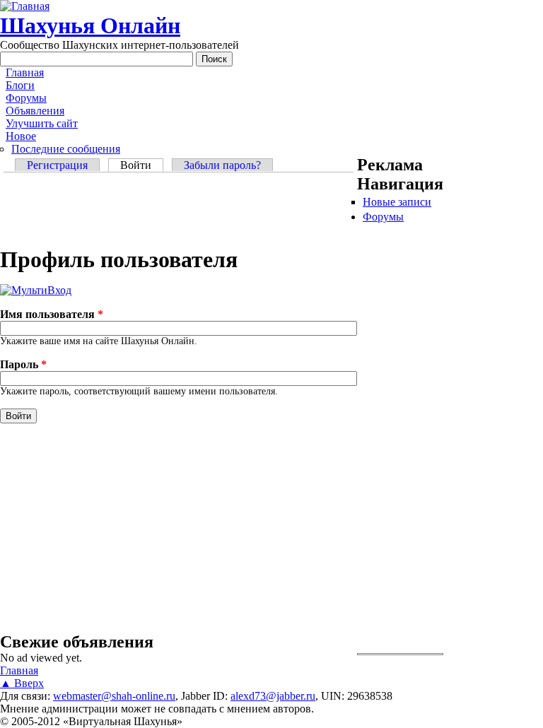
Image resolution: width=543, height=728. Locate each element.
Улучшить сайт (42, 123)
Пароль (23, 364)
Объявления (35, 111)
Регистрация (57, 165)
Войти (141, 165)
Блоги (20, 85)
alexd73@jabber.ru (272, 696)
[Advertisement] (178, 211)
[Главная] (24, 6)
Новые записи (397, 202)
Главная (25, 72)
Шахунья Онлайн (90, 25)
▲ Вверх (22, 683)
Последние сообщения (65, 149)
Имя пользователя (51, 314)
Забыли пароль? (222, 165)
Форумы (26, 98)
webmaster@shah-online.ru (114, 696)
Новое (21, 136)
